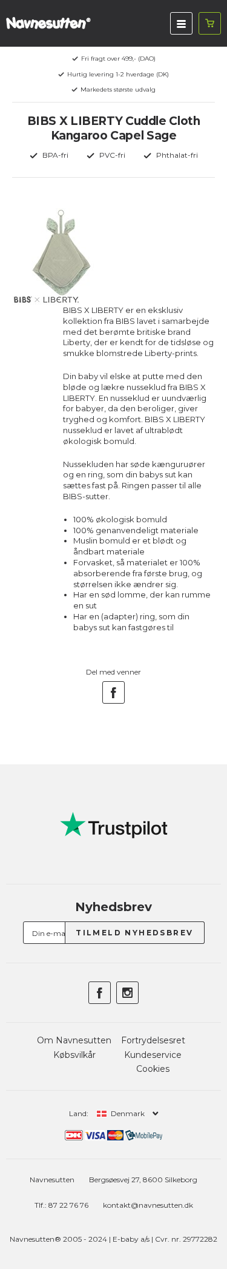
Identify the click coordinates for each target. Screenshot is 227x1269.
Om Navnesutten (74, 1040)
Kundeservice (153, 1054)
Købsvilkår (74, 1054)
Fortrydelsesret (153, 1040)
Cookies (152, 1068)
